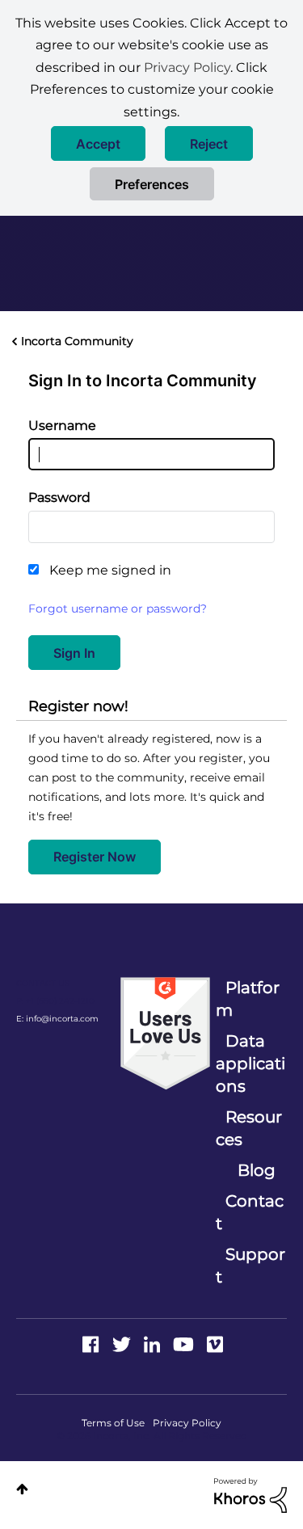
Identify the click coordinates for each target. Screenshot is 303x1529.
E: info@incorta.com (57, 1018)
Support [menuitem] (250, 1266)
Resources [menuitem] (249, 1128)
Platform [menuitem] (248, 999)
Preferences (152, 184)
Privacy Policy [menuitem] (187, 1423)
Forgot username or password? (117, 608)
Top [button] (22, 1489)
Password (59, 497)
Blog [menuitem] (257, 1170)
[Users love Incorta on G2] (165, 1033)
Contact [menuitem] (250, 1212)
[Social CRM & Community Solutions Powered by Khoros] (250, 1494)
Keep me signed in (110, 570)
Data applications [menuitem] (250, 1063)
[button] (98, 143)
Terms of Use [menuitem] (113, 1423)
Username (62, 425)
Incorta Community (77, 341)
